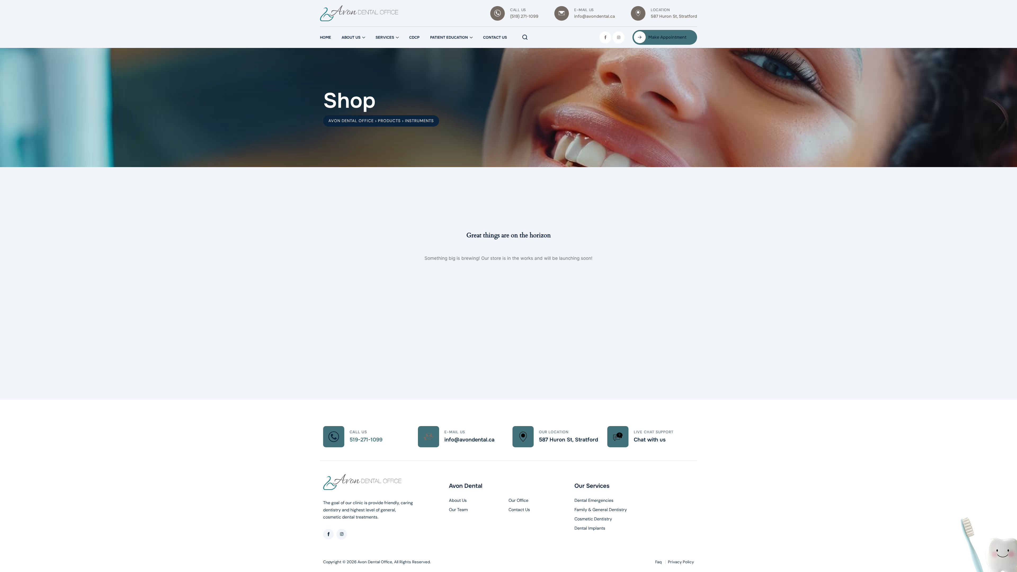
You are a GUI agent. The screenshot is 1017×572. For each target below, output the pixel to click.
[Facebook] (605, 37)
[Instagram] (619, 37)
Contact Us (495, 37)
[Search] (525, 37)
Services (385, 37)
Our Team (458, 509)
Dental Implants (589, 528)
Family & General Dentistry (600, 509)
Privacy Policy (681, 562)
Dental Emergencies (593, 500)
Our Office (518, 500)
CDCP (414, 37)
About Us (351, 37)
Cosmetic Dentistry (593, 519)
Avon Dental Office (375, 562)
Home (325, 37)
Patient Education (449, 37)
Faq (658, 562)
